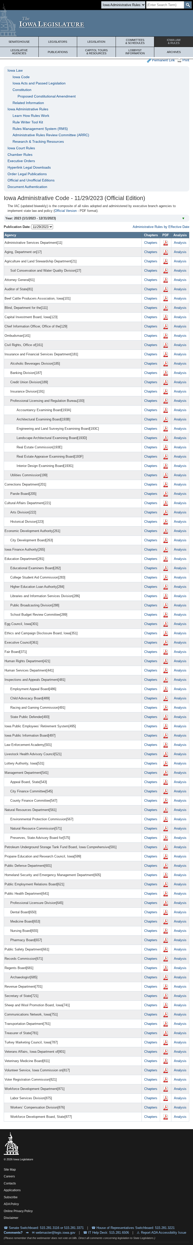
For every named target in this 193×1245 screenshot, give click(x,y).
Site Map (10, 1169)
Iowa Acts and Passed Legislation (39, 83)
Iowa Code (21, 77)
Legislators (57, 41)
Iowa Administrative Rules (28, 109)
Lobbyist (135, 52)
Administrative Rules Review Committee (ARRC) (51, 135)
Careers (9, 1176)
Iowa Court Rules (21, 148)
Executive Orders (21, 161)
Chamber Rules (20, 155)
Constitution (22, 90)
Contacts (10, 1183)
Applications (12, 1190)
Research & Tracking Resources (38, 141)
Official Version (66, 211)
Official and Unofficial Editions (31, 180)
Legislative (19, 52)
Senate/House (19, 41)
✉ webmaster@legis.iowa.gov (53, 1232)
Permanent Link (163, 60)
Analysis (180, 243)
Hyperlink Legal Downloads (29, 167)
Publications (58, 52)
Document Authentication (27, 187)
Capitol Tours (96, 52)
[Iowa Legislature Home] (96, 23)
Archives (174, 52)
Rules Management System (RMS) (40, 129)
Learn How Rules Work (31, 116)
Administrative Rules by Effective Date (161, 227)
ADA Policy (11, 1204)
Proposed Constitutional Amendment (47, 96)
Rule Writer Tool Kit (28, 122)
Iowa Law (173, 41)
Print (185, 60)
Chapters (150, 243)
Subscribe (11, 1197)
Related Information (28, 103)
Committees (134, 41)
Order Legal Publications (27, 174)
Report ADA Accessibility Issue (163, 1232)
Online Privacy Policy (18, 1211)
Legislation (96, 41)
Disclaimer (11, 1218)
